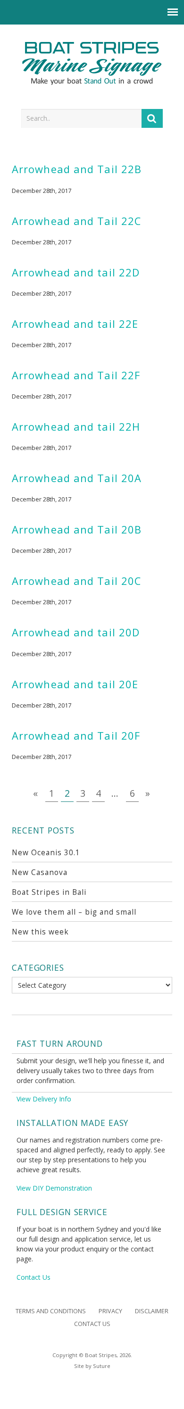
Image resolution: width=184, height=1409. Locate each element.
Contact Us (33, 1277)
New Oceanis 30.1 (46, 853)
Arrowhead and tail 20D (76, 632)
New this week (40, 932)
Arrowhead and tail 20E (75, 684)
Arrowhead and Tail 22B (77, 169)
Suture (101, 1365)
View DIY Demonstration (54, 1188)
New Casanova (39, 872)
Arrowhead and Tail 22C (76, 221)
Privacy (110, 1311)
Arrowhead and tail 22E (75, 324)
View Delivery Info (44, 1098)
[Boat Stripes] (92, 63)
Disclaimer (151, 1311)
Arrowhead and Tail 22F (76, 375)
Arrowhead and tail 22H (76, 427)
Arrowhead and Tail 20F (76, 735)
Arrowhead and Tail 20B (77, 529)
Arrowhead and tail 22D (76, 272)
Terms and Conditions (51, 1311)
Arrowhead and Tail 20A (77, 478)
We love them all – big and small (74, 912)
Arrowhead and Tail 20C (76, 581)
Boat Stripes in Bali (49, 892)
